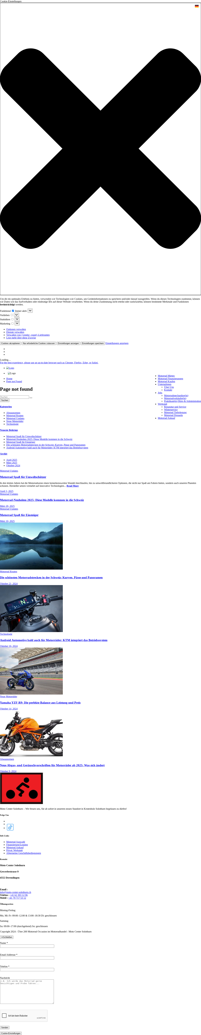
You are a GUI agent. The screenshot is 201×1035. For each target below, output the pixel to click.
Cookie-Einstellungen (10, 1033)
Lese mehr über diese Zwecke (21, 337)
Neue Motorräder (14, 421)
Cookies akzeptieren (10, 343)
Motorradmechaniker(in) (176, 395)
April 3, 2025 (6, 491)
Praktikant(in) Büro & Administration (182, 401)
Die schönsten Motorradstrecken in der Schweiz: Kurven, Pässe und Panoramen (45, 445)
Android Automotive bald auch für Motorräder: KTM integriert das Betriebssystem (47, 447)
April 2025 (11, 460)
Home (9, 378)
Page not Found (14, 381)
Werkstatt (162, 404)
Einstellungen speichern (93, 343)
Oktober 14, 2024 (9, 708)
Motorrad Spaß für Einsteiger (20, 442)
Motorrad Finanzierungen (170, 378)
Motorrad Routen (14, 415)
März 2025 (11, 462)
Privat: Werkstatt (14, 850)
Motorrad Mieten (166, 375)
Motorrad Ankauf (166, 418)
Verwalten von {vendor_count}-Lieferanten (28, 335)
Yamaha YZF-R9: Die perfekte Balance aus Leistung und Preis (40, 702)
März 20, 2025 (7, 506)
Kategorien (6, 406)
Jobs (160, 392)
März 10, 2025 (7, 521)
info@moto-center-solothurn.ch (15, 892)
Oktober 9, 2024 (8, 771)
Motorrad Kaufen (166, 381)
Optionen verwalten (16, 329)
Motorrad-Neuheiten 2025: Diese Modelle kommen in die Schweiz (39, 439)
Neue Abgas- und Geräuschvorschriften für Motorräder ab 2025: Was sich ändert (52, 765)
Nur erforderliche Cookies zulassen (39, 343)
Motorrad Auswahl (15, 841)
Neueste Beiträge (9, 430)
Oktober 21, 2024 (9, 583)
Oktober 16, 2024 (9, 646)
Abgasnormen (13, 412)
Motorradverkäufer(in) (175, 398)
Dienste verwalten (15, 332)
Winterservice (171, 409)
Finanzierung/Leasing (17, 844)
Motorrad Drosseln (173, 415)
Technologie (12, 424)
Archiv (3, 453)
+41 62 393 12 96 (19, 895)
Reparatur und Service (175, 406)
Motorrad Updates (15, 418)
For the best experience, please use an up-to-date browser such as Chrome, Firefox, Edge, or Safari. (49, 362)
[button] (100, 149)
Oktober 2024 (13, 465)
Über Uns (169, 387)
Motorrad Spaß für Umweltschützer (23, 436)
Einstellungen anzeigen (68, 343)
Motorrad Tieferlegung (175, 412)
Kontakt (168, 390)
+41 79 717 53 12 (17, 898)
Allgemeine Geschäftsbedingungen (23, 853)
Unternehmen (164, 384)
